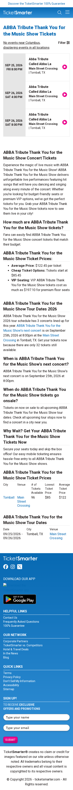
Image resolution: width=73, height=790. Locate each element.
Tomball (8, 497)
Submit (10, 739)
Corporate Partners (15, 641)
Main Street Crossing (23, 501)
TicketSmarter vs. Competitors (23, 645)
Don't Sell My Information (19, 681)
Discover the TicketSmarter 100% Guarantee (36, 3)
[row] (36, 67)
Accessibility (11, 685)
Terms (7, 673)
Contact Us (10, 617)
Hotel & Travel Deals (16, 649)
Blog (6, 657)
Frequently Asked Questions (21, 621)
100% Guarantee (14, 625)
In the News (10, 653)
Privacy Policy (12, 677)
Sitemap (8, 689)
